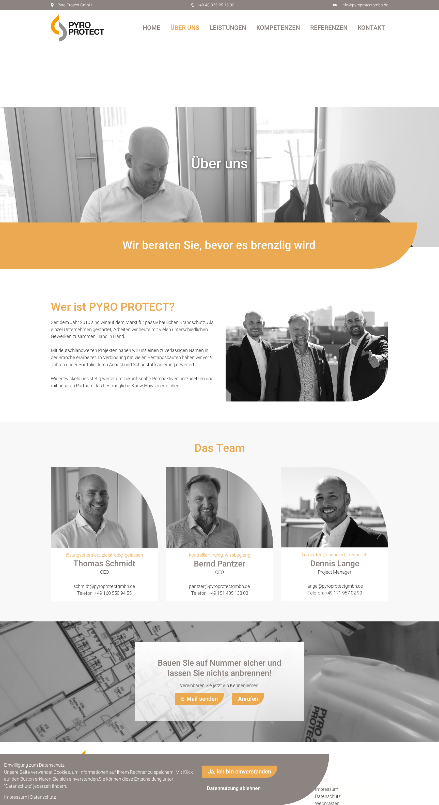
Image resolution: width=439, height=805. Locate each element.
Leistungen (228, 27)
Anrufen (248, 699)
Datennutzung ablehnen (234, 788)
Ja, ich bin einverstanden (239, 772)
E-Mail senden (199, 699)
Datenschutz (328, 796)
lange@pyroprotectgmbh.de (334, 586)
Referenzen (329, 27)
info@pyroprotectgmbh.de (364, 5)
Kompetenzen (278, 27)
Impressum (326, 789)
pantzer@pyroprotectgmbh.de (219, 586)
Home (151, 27)
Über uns (184, 27)
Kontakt (371, 27)
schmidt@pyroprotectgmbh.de (104, 586)
